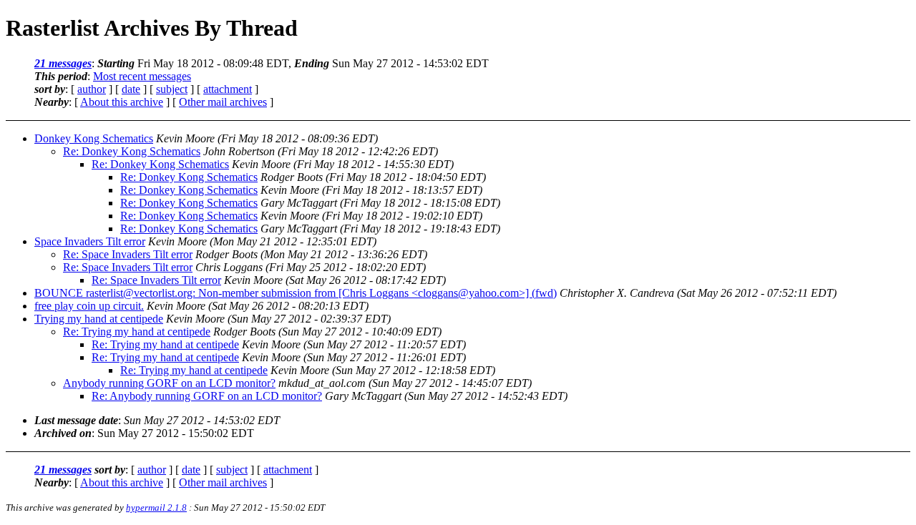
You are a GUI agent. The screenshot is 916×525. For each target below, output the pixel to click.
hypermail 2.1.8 (156, 507)
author (91, 89)
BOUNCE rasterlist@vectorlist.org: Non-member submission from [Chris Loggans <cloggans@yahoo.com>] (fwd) (295, 293)
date (131, 89)
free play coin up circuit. (89, 306)
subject (171, 89)
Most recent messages (142, 76)
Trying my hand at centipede (98, 319)
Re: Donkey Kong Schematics (131, 151)
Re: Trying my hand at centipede (136, 331)
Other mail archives (223, 102)
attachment (227, 89)
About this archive (121, 102)
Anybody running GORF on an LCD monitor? (169, 383)
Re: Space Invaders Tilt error (128, 254)
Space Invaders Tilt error (89, 241)
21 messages (63, 63)
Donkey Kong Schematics (93, 138)
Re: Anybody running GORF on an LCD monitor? (207, 396)
